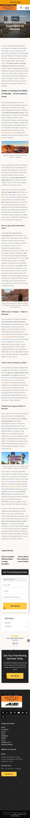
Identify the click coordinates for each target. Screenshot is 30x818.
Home (3, 16)
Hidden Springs (7, 745)
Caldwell (5, 730)
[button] (1, 640)
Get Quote (15, 676)
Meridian (4, 736)
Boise (3, 727)
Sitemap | (21, 814)
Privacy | (15, 814)
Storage (8, 626)
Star (3, 740)
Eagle (3, 732)
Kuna (3, 734)
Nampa (3, 738)
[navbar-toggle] (26, 8)
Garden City (6, 742)
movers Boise (6, 337)
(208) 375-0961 (15, 2)
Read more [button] (15, 640)
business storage (14, 487)
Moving (7, 623)
